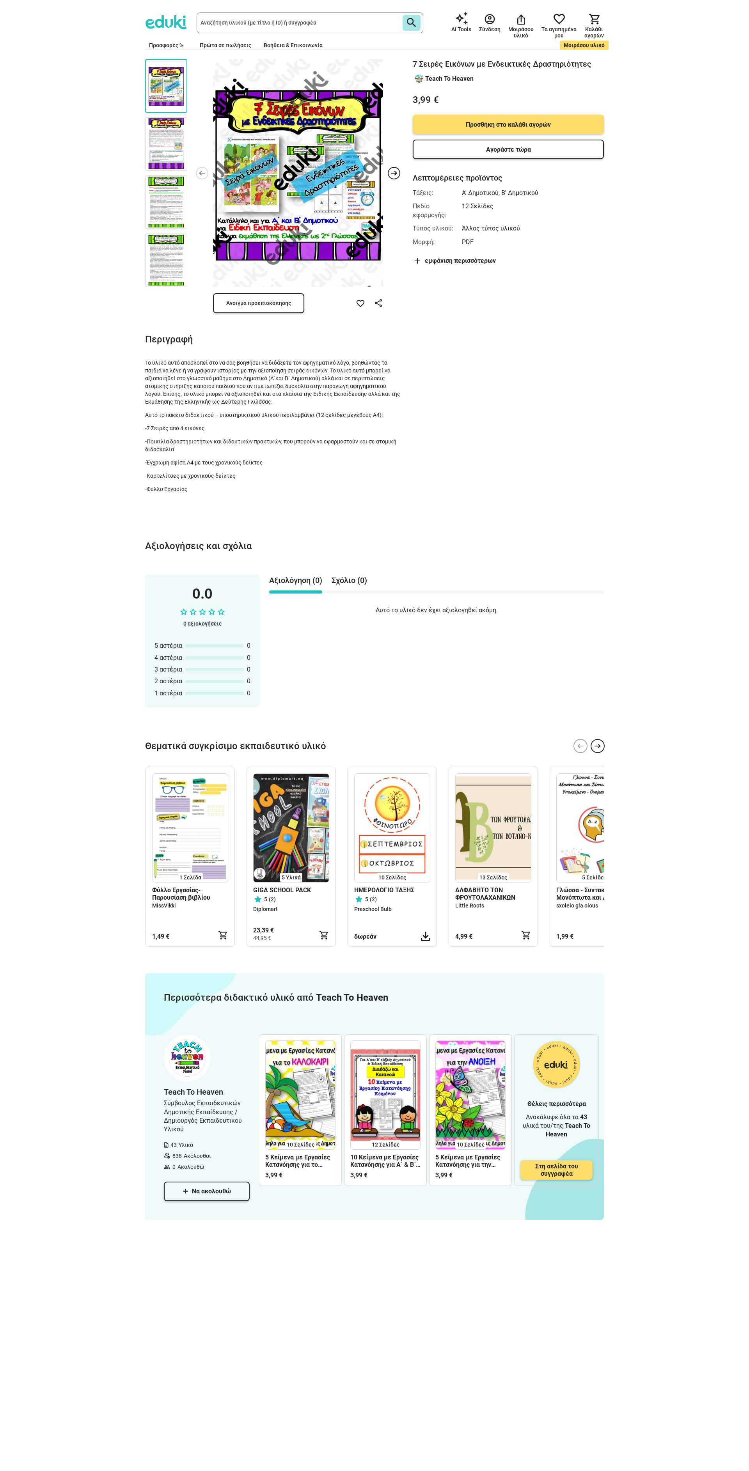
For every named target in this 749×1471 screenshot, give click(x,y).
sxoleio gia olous (577, 905)
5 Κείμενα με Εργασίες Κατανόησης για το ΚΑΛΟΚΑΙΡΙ (297, 1161)
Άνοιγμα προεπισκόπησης (258, 303)
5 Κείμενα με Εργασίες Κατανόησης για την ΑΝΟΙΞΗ (467, 1161)
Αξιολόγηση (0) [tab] (295, 580)
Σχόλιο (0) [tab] (349, 580)
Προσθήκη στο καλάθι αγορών (508, 124)
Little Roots (469, 905)
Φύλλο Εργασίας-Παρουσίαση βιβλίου (181, 893)
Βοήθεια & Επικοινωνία (293, 45)
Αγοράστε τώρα (508, 149)
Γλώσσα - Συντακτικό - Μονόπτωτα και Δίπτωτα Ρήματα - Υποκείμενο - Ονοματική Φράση (592, 893)
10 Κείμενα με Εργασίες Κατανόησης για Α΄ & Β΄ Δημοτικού (384, 1161)
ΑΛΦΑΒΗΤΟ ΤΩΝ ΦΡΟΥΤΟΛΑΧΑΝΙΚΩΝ (485, 893)
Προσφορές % (166, 45)
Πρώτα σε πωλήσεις (225, 45)
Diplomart (265, 909)
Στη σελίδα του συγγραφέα (556, 1170)
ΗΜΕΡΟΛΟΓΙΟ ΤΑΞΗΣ (384, 890)
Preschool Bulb (373, 909)
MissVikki (164, 905)
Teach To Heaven (449, 78)
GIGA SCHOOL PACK (282, 890)
